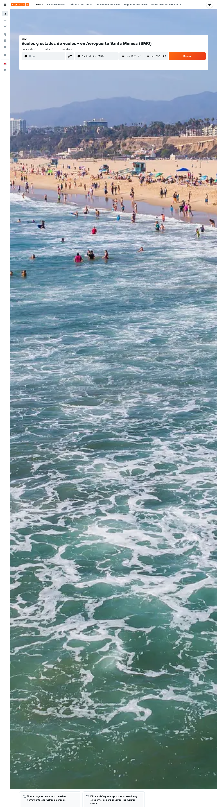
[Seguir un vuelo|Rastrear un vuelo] (5, 41)
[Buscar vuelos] (5, 14)
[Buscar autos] (5, 26)
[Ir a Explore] (5, 34)
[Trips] (5, 55)
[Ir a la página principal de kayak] (20, 4)
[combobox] (29, 49)
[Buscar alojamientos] (5, 20)
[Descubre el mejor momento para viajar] (5, 47)
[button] (5, 4)
